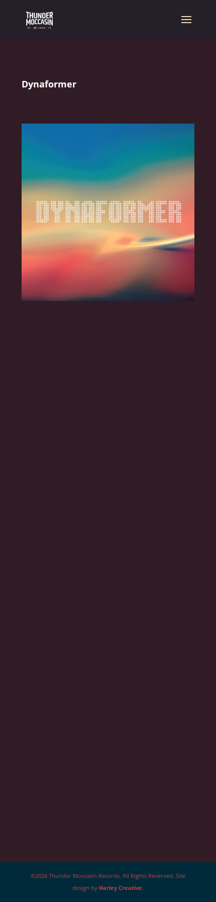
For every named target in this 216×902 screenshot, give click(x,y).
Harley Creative (120, 887)
